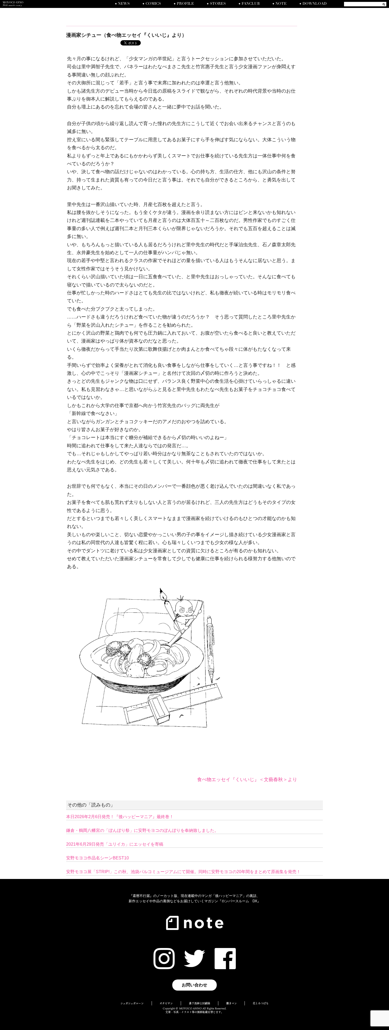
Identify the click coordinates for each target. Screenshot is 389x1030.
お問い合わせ (194, 985)
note (281, 4)
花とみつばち (261, 1003)
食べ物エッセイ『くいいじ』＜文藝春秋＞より (247, 779)
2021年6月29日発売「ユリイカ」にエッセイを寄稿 (114, 844)
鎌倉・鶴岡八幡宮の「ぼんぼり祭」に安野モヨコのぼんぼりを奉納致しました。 (142, 830)
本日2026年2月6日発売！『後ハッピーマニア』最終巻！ (120, 816)
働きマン (231, 1003)
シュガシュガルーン (132, 1003)
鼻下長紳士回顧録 (199, 1003)
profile (185, 4)
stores (218, 4)
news (124, 4)
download (314, 4)
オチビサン (166, 1003)
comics (153, 4)
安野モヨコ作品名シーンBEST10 (97, 858)
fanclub (251, 4)
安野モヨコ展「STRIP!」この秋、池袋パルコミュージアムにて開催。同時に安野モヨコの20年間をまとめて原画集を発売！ (183, 871)
